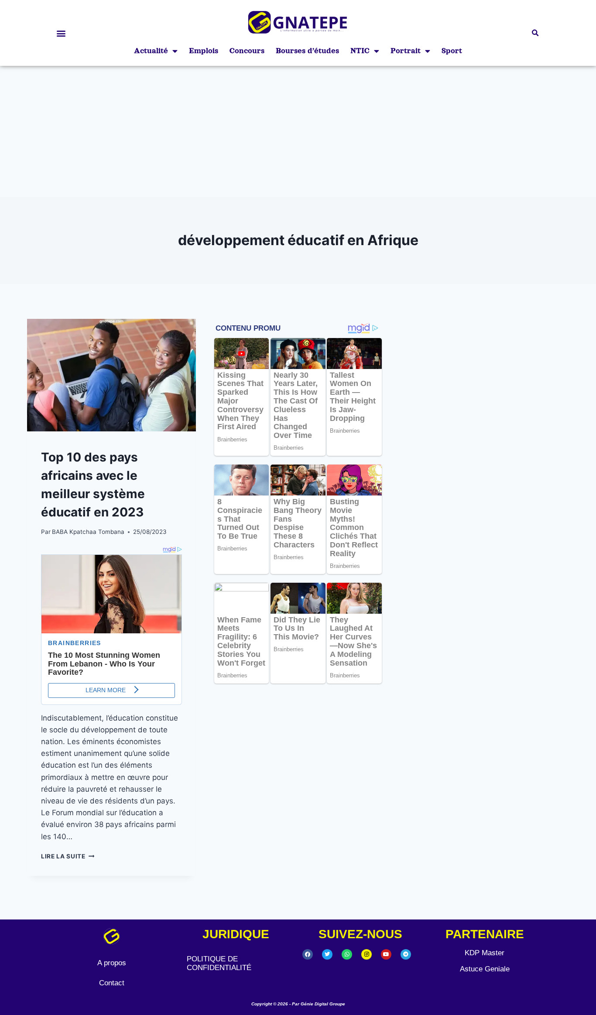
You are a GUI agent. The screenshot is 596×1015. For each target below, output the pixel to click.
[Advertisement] (298, 131)
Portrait (405, 51)
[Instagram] (366, 954)
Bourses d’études (307, 51)
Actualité (151, 51)
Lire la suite (67, 856)
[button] (61, 33)
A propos (111, 963)
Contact (111, 983)
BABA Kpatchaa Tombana (88, 531)
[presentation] (111, 375)
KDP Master (484, 953)
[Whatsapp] (347, 954)
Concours (246, 51)
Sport (452, 51)
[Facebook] (307, 954)
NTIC (360, 51)
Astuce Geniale (485, 969)
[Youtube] (386, 954)
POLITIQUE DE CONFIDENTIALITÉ (219, 963)
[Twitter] (327, 954)
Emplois (203, 51)
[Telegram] (406, 954)
